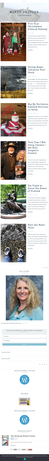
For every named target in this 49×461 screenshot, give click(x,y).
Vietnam (35, 194)
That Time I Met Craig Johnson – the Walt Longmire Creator (37, 147)
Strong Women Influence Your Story (36, 70)
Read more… (24, 323)
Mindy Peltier (24, 12)
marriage (35, 113)
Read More (30, 93)
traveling (30, 194)
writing (34, 76)
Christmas (30, 113)
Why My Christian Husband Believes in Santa (38, 107)
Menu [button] (25, 1)
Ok (24, 459)
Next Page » (46, 267)
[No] (47, 457)
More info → (13, 445)
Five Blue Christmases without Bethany (37, 26)
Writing (15, 439)
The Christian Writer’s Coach (23, 436)
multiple (16, 437)
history (30, 76)
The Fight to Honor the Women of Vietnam (37, 188)
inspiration (30, 231)
